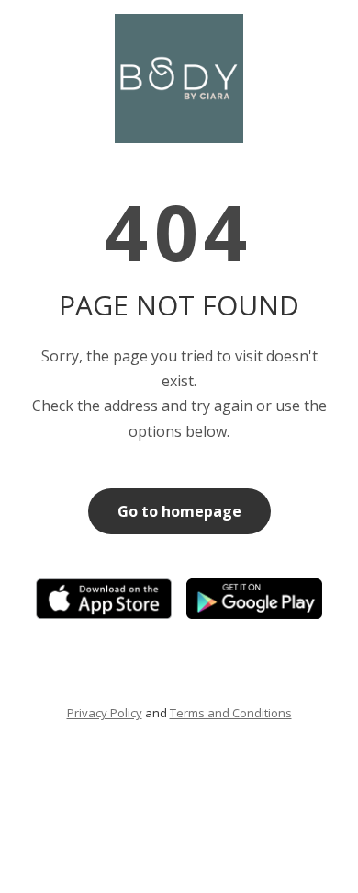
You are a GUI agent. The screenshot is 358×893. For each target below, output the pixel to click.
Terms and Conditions (231, 712)
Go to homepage (179, 511)
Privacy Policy (104, 712)
